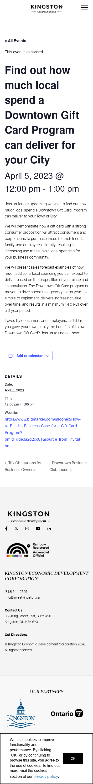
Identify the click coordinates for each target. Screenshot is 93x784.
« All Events (15, 40)
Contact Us (13, 610)
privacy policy (45, 777)
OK (73, 758)
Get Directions (16, 635)
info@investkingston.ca (22, 597)
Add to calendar (29, 355)
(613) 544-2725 (16, 592)
